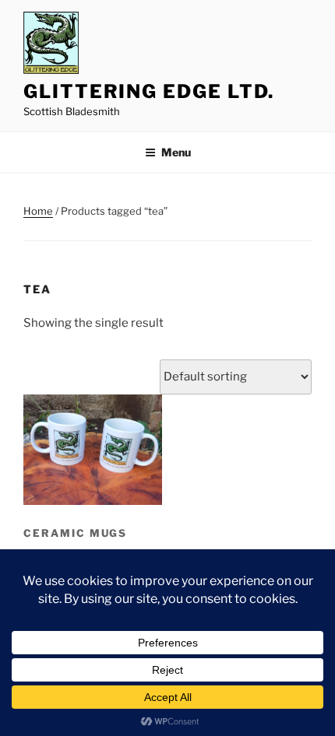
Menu (176, 152)
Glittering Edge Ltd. (148, 91)
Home (38, 211)
